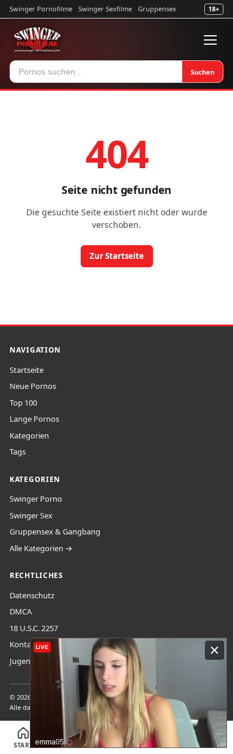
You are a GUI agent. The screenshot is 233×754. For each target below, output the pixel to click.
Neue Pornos (33, 386)
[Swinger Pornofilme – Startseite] (37, 39)
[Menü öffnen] (210, 40)
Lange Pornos (34, 418)
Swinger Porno (36, 498)
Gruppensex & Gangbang (55, 531)
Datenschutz (32, 595)
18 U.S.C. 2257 (34, 628)
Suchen (202, 71)
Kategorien (29, 435)
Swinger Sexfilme (105, 8)
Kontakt (24, 644)
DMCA (21, 611)
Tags (18, 451)
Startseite (27, 369)
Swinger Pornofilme (41, 8)
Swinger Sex (31, 515)
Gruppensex (157, 8)
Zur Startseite (117, 256)
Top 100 (23, 402)
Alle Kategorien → (41, 548)
